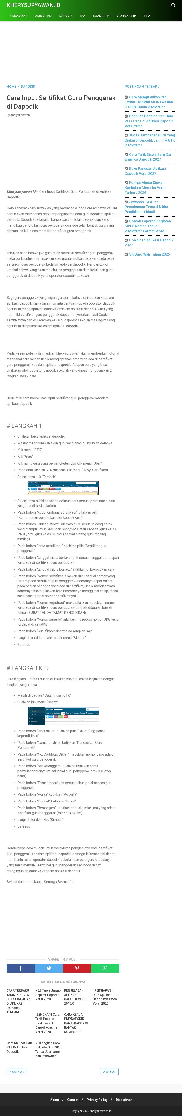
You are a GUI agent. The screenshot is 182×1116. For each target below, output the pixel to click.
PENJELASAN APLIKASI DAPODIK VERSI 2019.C (75, 997)
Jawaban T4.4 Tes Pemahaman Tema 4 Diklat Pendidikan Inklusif (146, 207)
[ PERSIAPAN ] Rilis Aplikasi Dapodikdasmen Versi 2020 (105, 997)
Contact (72, 1100)
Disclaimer (124, 1100)
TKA (82, 15)
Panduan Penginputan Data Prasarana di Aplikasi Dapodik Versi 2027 (149, 121)
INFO (147, 15)
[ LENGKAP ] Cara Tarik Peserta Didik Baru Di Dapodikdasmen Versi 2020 (47, 1023)
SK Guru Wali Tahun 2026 (149, 254)
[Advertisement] (91, 47)
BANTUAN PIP (126, 15)
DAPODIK (65, 15)
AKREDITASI (43, 15)
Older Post (109, 1071)
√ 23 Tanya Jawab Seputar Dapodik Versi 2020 (48, 995)
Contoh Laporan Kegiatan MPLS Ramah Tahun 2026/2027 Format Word (148, 226)
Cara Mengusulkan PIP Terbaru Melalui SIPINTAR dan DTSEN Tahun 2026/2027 (149, 102)
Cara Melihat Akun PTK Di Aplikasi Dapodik (20, 1047)
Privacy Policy (97, 1100)
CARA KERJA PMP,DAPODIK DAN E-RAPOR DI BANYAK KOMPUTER (76, 1023)
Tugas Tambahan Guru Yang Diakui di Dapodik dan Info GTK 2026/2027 (150, 140)
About (54, 1100)
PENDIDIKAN (19, 15)
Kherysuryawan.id (33, 5)
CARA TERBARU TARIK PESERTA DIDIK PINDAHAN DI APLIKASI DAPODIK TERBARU (19, 1001)
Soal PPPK (101, 15)
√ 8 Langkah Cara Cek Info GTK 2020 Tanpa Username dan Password (48, 1049)
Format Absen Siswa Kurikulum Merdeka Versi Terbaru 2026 (145, 188)
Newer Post (17, 1071)
